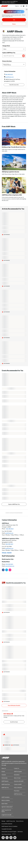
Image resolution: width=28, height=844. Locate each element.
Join (14, 19)
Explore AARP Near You (8, 52)
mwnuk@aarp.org (9, 566)
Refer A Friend (17, 778)
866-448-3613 (9, 74)
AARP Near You (5, 787)
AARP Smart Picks (6, 784)
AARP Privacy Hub (10, 821)
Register (17, 6)
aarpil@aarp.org (9, 77)
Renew (14, 24)
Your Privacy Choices (6, 834)
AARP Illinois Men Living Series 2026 (12, 195)
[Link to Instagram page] (10, 570)
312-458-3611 (9, 564)
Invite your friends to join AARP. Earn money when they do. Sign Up (10, 2)
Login (21, 5)
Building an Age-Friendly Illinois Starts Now (14, 147)
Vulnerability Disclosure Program (9, 831)
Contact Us (16, 768)
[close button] (26, 9)
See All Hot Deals (14, 721)
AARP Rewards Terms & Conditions (9, 826)
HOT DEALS (7, 714)
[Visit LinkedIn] (14, 837)
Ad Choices (20, 831)
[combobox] (14, 56)
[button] (26, 6)
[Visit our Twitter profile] (6, 570)
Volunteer (4, 774)
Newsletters (17, 774)
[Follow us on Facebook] (3, 570)
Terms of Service (19, 821)
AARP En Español (18, 771)
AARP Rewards (5, 781)
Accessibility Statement (7, 823)
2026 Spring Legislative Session (10, 172)
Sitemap (3, 821)
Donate (3, 771)
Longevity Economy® (6, 814)
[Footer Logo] (14, 758)
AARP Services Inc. (18, 794)
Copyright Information (7, 829)
